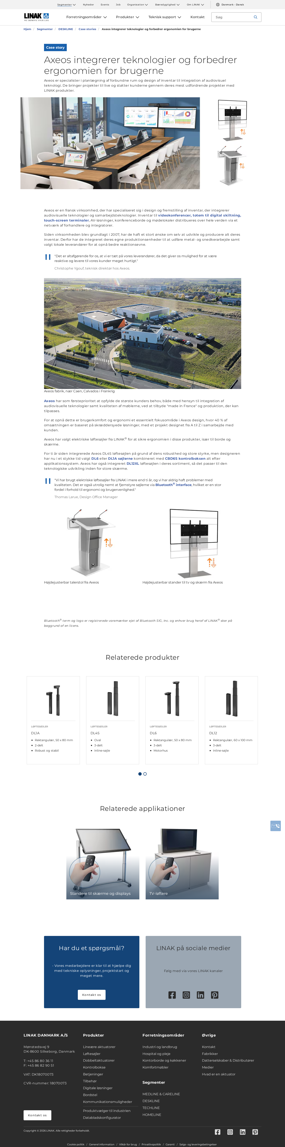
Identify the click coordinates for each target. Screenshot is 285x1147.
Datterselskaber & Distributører (228, 1060)
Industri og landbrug (159, 1047)
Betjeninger (93, 1074)
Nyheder (88, 4)
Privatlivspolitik (151, 1144)
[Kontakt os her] (275, 826)
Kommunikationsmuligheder (107, 1102)
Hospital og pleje (156, 1054)
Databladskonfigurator (102, 1118)
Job (118, 4)
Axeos (49, 401)
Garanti (170, 1144)
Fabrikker (210, 1054)
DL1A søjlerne (120, 459)
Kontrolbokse (94, 1067)
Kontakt (209, 1047)
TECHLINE (151, 1108)
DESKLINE (151, 1101)
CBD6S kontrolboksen (185, 459)
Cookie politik (75, 1144)
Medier (208, 1067)
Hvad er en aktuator (218, 1074)
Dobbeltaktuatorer (99, 1060)
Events (105, 4)
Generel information (101, 1144)
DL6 (95, 459)
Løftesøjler (91, 1054)
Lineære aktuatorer (99, 1047)
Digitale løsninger (97, 1088)
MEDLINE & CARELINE (161, 1094)
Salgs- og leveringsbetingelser (198, 1144)
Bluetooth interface (173, 485)
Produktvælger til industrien (107, 1111)
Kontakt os (91, 995)
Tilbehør (90, 1081)
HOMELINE (151, 1115)
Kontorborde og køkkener (164, 1060)
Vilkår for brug (128, 1144)
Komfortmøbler (155, 1067)
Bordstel (90, 1095)
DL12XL (133, 464)
